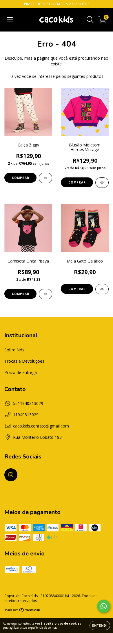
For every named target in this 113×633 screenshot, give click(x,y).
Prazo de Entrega (20, 372)
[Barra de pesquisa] (90, 20)
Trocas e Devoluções (24, 361)
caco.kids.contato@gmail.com (41, 426)
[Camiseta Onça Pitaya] (45, 294)
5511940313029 (28, 403)
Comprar (20, 178)
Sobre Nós (14, 350)
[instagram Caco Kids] (10, 474)
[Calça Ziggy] (45, 178)
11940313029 (26, 414)
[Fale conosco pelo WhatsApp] (103, 606)
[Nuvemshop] (22, 610)
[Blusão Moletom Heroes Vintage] (102, 182)
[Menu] (9, 20)
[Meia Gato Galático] (102, 289)
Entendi (99, 625)
